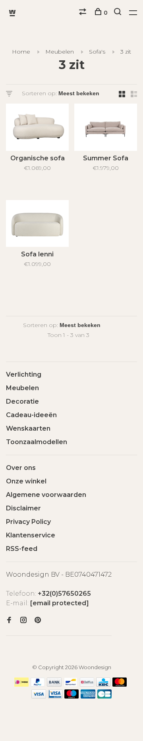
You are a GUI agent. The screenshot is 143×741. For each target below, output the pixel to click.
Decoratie (22, 401)
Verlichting (23, 374)
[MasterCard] (119, 684)
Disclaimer (23, 508)
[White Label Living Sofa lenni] (37, 225)
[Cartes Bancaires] (104, 696)
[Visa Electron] (55, 696)
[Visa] (38, 696)
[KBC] (103, 684)
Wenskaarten (28, 428)
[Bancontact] (71, 684)
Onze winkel (26, 481)
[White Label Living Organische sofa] (37, 129)
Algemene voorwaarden (46, 494)
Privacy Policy (28, 521)
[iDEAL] (21, 684)
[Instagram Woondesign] (23, 620)
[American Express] (88, 696)
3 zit (125, 51)
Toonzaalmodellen (36, 442)
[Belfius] (87, 684)
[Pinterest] (38, 620)
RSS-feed (21, 548)
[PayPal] (38, 684)
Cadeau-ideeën (31, 415)
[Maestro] (71, 696)
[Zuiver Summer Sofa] (105, 129)
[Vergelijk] (83, 12)
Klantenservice (30, 535)
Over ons (21, 468)
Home (21, 51)
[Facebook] (9, 620)
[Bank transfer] (54, 684)
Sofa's (97, 51)
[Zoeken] (118, 12)
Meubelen (59, 51)
